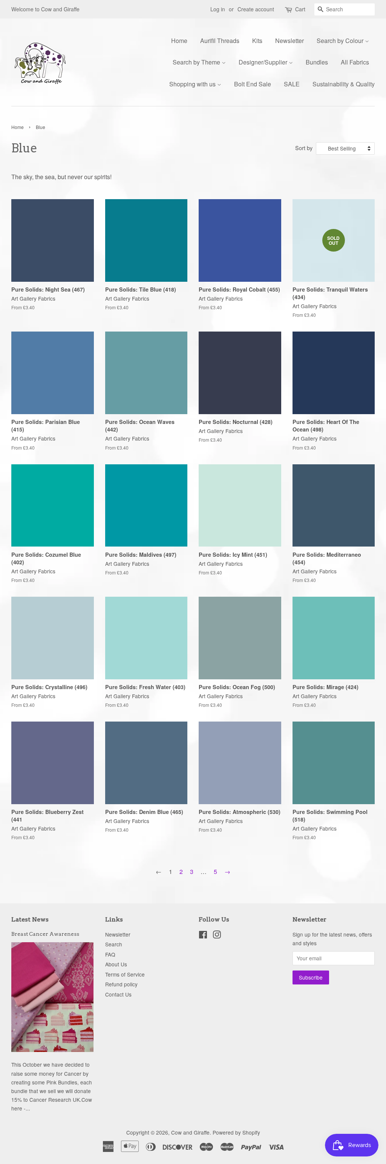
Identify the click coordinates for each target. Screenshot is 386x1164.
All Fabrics (355, 62)
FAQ (110, 954)
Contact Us (118, 994)
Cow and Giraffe (190, 1132)
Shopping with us (193, 84)
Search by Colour (341, 40)
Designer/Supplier (264, 62)
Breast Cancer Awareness (45, 934)
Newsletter (289, 40)
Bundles (317, 62)
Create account (255, 9)
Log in (217, 9)
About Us (116, 964)
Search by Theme (197, 62)
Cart (300, 9)
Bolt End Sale (252, 84)
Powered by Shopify (236, 1132)
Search (113, 944)
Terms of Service (125, 974)
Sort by (303, 148)
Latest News (30, 919)
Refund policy (121, 984)
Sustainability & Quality (343, 84)
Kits (257, 40)
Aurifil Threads (219, 40)
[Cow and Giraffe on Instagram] (217, 936)
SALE (292, 84)
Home (179, 40)
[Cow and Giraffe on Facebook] (203, 936)
